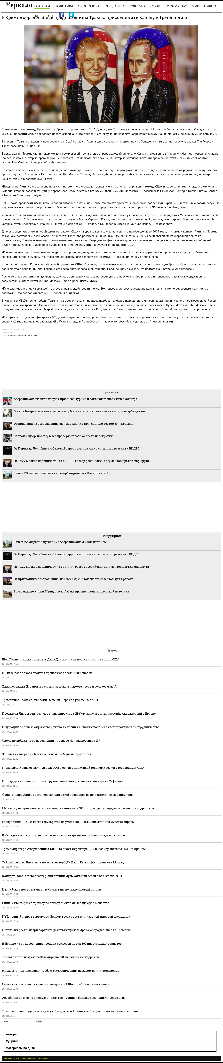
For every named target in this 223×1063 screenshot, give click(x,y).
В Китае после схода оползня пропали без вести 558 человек (47, 673)
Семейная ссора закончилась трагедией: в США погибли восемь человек (56, 984)
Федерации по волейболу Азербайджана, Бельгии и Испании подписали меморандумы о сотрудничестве (80, 727)
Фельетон (43, 16)
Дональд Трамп (23, 335)
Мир (195, 6)
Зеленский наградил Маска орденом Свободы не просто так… (47, 754)
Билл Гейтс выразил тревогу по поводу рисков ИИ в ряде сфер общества (55, 903)
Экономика (89, 6)
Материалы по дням (20, 1048)
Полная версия (43, 1058)
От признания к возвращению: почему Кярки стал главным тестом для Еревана (73, 424)
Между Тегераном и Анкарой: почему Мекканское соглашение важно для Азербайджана (80, 411)
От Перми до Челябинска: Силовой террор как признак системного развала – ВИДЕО (77, 448)
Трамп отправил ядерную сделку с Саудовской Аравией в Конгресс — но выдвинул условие (70, 1011)
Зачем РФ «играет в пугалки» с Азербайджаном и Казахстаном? (61, 473)
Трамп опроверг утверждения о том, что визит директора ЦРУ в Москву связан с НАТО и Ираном (74, 849)
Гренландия (11, 335)
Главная (42, 6)
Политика (64, 6)
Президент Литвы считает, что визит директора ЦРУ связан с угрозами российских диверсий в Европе (79, 713)
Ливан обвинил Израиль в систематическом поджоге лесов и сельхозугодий (59, 686)
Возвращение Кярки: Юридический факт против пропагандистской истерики (72, 591)
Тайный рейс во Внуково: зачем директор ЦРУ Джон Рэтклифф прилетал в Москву (63, 862)
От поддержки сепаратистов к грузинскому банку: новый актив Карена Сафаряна (62, 781)
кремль (34, 335)
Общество (114, 6)
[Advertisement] (100, 364)
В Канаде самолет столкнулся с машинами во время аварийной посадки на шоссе (63, 835)
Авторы (11, 1034)
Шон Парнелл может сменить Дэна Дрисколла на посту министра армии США (60, 659)
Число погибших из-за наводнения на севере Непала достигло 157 (51, 740)
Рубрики (12, 1041)
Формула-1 (177, 6)
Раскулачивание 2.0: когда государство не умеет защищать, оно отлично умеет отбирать (68, 822)
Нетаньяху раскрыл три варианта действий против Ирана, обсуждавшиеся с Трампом (66, 930)
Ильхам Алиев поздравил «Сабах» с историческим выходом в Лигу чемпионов (60, 971)
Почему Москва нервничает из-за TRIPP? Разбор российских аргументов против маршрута (81, 461)
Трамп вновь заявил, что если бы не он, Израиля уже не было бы (50, 700)
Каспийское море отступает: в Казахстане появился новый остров (51, 889)
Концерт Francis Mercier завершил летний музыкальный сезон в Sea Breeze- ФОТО (63, 876)
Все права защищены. (26, 1058)
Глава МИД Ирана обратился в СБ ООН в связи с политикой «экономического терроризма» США (73, 768)
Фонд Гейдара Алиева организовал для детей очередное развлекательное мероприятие (67, 795)
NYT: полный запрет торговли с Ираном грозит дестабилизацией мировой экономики (66, 916)
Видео (210, 6)
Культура (137, 6)
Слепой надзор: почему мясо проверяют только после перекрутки (63, 436)
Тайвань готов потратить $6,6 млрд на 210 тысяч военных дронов (50, 957)
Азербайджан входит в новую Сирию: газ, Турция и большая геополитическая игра (75, 399)
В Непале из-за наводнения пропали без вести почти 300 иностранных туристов (62, 943)
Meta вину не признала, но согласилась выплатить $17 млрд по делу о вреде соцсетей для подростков (78, 808)
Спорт (156, 6)
